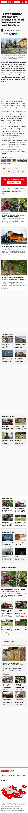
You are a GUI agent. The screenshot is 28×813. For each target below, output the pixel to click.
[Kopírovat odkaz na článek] (19, 34)
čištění (8, 188)
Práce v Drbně (15, 776)
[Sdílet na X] (13, 34)
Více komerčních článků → (9, 644)
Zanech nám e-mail (14, 182)
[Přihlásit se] (22, 2)
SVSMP (3, 193)
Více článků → (23, 567)
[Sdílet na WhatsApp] (16, 34)
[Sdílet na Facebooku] (10, 34)
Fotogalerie (4, 157)
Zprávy (8, 9)
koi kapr (22, 188)
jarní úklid (15, 188)
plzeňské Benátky (16, 191)
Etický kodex (16, 775)
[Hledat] (18, 2)
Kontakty (23, 775)
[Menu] (26, 2)
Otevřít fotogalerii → (7, 163)
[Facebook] (1, 780)
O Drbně (9, 775)
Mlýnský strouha (6, 191)
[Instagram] (4, 780)
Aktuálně (3, 9)
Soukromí (3, 775)
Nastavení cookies (5, 776)
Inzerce (23, 776)
